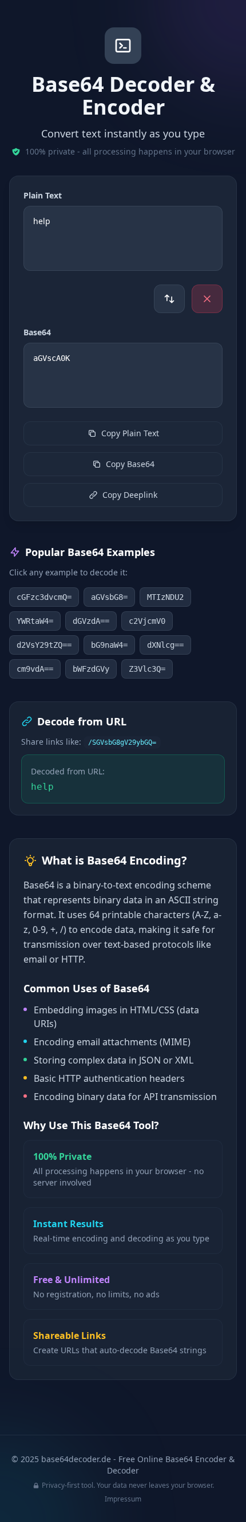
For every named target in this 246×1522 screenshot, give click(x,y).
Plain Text (42, 195)
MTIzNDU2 (165, 597)
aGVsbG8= (109, 597)
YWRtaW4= (35, 621)
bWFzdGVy (91, 668)
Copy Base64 (130, 463)
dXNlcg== (165, 645)
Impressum (123, 1499)
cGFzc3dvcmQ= (44, 597)
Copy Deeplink (129, 494)
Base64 (37, 332)
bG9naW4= (109, 645)
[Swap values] (169, 299)
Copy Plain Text (130, 433)
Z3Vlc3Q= (147, 668)
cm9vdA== (35, 668)
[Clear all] (207, 299)
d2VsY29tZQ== (44, 645)
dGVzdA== (91, 621)
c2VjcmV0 (147, 621)
